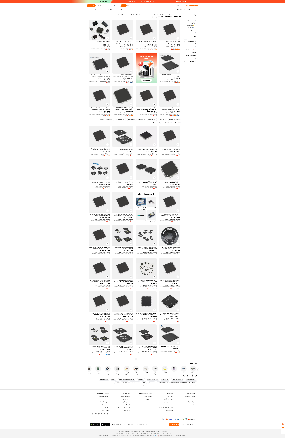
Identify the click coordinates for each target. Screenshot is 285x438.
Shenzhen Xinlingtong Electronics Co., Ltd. (100, 220)
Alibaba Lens (189, 424)
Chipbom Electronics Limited (150, 187)
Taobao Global (148, 431)
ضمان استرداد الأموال (169, 399)
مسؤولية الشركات (191, 401)
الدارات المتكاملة (148, 14)
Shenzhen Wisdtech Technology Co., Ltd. (100, 154)
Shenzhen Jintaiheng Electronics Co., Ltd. (123, 220)
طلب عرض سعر (148, 399)
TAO (154, 431)
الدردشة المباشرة (126, 399)
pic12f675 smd (175, 122)
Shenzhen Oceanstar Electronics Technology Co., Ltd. (146, 154)
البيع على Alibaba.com (104, 396)
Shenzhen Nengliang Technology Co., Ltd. (100, 48)
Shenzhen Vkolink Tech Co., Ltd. (102, 187)
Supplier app (141, 424)
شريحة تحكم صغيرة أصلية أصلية (106, 119)
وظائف (193, 404)
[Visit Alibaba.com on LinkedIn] (105, 414)
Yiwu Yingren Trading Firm (104, 286)
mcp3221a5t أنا (131, 119)
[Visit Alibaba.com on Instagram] (99, 414)
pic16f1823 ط (165, 122)
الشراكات (106, 407)
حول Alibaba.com (191, 393)
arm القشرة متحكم (103, 379)
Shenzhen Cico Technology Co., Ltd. (148, 114)
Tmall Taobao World (135, 431)
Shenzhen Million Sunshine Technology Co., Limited (122, 114)
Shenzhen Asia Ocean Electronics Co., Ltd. (123, 286)
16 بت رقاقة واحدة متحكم (173, 119)
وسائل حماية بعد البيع (169, 404)
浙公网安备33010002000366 (167, 435)
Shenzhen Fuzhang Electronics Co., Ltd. (101, 253)
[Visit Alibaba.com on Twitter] (102, 414)
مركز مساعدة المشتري (125, 396)
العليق (143, 382)
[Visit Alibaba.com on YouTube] (96, 414)
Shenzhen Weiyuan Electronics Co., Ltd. (171, 154)
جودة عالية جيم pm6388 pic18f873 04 (126, 379)
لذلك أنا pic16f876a (120, 119)
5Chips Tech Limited (175, 48)
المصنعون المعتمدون (147, 396)
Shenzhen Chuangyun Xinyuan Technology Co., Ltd (169, 220)
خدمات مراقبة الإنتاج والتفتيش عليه (166, 407)
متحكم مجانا (140, 379)
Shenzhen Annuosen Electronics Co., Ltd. (170, 253)
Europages (164, 431)
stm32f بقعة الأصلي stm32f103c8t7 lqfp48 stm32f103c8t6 (183, 382)
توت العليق (151, 382)
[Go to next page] (130, 359)
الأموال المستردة (126, 404)
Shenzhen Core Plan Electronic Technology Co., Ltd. (122, 154)
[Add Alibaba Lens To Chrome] (174, 424)
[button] (128, 6)
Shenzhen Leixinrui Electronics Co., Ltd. (124, 253)
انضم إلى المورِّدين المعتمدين (102, 404)
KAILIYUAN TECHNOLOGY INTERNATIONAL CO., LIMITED (146, 48)
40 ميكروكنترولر (164, 379)
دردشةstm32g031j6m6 (190, 379)
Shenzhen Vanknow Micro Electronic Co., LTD (169, 286)
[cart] (109, 5)
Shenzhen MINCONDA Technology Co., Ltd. (170, 81)
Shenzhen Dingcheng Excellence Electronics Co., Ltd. (122, 81)
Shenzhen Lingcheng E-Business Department (99, 81)
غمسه (116, 382)
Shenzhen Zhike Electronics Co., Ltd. (124, 187)
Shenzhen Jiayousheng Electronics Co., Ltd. (170, 114)
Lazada (142, 431)
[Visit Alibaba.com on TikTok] (93, 414)
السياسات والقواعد (170, 410)
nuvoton (113, 379)
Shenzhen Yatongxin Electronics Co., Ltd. (170, 319)
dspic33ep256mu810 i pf (152, 379)
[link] (283, 424)
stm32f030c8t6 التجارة (176, 379)
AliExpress (121, 431)
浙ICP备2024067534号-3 (180, 435)
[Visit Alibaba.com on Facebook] (108, 414)
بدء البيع (107, 399)
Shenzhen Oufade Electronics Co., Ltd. (148, 286)
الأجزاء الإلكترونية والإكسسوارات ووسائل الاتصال (164, 14)
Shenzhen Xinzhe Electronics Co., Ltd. (171, 187)
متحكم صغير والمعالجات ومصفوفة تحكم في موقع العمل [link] (130, 14)
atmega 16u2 (161, 119)
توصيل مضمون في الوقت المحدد (167, 401)
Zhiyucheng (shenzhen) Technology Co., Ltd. (146, 253)
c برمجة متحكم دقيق (154, 122)
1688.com (127, 431)
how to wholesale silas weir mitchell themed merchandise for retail (147, 385)
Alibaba (179, 14)
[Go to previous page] (139, 359)
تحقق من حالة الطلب (104, 401)
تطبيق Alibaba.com (116, 424)
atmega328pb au (151, 119)
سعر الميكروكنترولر (134, 382)
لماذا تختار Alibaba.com (190, 396)
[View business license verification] (156, 436)
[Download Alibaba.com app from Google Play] (95, 424)
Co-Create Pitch (191, 399)
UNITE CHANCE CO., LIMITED (126, 48)
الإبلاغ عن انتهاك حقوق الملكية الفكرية (122, 407)
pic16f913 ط (140, 119)
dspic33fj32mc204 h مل (162, 382)
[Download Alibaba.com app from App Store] (105, 424)
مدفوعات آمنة (171, 396)
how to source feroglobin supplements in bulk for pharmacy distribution (180, 385)
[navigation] (189, 186)
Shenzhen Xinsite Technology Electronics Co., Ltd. (99, 114)
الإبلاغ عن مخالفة (126, 410)
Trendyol (158, 431)
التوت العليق (123, 382)
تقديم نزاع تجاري (126, 401)
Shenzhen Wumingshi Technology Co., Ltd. (147, 319)
